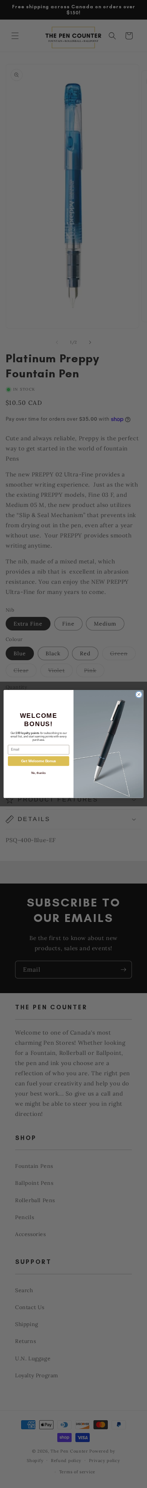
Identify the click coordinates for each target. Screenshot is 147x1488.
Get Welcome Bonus (38, 761)
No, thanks (38, 772)
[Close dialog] (139, 694)
